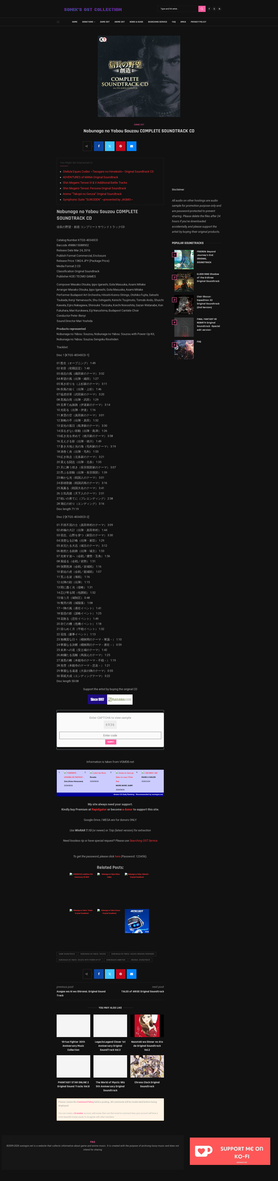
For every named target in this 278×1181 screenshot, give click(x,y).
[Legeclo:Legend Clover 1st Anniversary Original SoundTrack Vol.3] (110, 1026)
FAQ (174, 21)
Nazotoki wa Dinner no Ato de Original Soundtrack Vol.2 (147, 1046)
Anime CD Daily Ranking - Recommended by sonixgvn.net (138, 794)
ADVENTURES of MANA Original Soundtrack (90, 177)
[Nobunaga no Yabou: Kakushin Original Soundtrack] (137, 888)
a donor (127, 809)
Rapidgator (99, 809)
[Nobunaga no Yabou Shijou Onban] (110, 888)
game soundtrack (67, 954)
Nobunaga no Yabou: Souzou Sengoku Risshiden (132, 954)
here (117, 856)
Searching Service (157, 21)
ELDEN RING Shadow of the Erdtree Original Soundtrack (208, 277)
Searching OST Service (144, 840)
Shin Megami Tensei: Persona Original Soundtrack (94, 188)
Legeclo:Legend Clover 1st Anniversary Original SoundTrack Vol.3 (110, 1046)
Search (202, 9)
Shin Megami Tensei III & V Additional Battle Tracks (95, 182)
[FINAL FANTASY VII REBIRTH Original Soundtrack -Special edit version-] (184, 327)
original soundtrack (140, 960)
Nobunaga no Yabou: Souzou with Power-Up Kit (80, 960)
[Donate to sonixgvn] (231, 1138)
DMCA (183, 21)
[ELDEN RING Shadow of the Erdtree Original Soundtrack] (184, 282)
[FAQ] (184, 349)
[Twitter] (214, 9)
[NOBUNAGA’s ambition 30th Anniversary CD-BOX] (82, 888)
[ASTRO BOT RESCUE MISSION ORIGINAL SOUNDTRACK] (137, 924)
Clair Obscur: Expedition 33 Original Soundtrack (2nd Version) (208, 302)
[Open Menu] (58, 21)
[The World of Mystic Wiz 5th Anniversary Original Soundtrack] (110, 1066)
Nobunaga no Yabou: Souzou (93, 954)
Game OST (105, 21)
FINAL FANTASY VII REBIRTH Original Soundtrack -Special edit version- (208, 324)
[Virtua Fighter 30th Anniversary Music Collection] (73, 1026)
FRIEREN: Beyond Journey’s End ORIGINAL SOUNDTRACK (206, 257)
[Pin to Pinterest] (120, 146)
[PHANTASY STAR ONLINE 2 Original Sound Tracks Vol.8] (73, 1066)
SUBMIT (110, 742)
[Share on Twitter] (110, 146)
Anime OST (120, 21)
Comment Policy (85, 1102)
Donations (87, 21)
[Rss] (219, 9)
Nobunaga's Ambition (115, 960)
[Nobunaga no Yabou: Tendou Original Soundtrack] (82, 924)
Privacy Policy (198, 21)
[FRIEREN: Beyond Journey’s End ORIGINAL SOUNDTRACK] (184, 259)
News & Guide (136, 21)
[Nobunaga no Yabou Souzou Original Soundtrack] (110, 924)
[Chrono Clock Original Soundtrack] (147, 1066)
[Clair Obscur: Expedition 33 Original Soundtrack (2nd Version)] (184, 304)
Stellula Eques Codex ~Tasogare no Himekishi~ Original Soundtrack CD (108, 171)
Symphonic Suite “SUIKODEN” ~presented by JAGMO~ (98, 199)
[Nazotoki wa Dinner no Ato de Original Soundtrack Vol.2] (147, 1026)
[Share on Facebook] (99, 146)
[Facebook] (209, 9)
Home (74, 21)
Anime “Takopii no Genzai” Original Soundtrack (92, 194)
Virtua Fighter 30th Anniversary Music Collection (73, 1046)
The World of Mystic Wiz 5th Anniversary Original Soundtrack (110, 1086)
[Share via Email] (131, 146)
